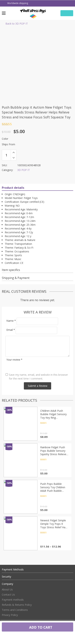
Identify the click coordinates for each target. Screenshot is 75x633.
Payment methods (13, 599)
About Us (7, 589)
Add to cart (40, 627)
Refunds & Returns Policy (17, 604)
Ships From (8, 144)
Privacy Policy (10, 615)
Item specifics (11, 270)
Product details (13, 188)
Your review (14, 359)
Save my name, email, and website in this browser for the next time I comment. (38, 376)
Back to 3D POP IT (16, 23)
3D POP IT (23, 170)
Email (10, 330)
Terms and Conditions (15, 610)
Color (5, 138)
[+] (13, 152)
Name (11, 320)
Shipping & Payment (15, 278)
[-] (13, 158)
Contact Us (8, 594)
